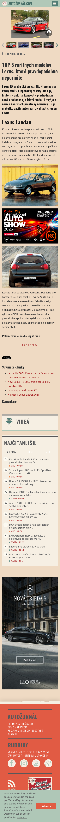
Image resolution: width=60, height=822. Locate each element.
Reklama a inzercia (19, 730)
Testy (30, 752)
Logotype (37, 730)
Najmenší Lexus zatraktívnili (24, 394)
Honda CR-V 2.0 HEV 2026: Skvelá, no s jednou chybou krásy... (30, 483)
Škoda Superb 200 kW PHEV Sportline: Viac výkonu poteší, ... (30, 472)
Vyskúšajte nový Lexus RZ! (22, 390)
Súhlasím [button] (46, 806)
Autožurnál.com (20, 3)
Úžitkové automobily (37, 755)
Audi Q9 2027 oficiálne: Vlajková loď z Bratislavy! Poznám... (29, 556)
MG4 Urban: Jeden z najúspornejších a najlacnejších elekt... (29, 526)
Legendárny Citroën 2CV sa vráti (27, 546)
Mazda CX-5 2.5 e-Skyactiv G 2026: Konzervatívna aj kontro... (28, 515)
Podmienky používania (20, 724)
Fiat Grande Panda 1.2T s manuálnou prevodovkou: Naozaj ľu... (29, 461)
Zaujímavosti (15, 755)
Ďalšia (34, 345)
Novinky (14, 498)
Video (13, 465)
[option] (30, 24)
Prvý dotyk (43, 752)
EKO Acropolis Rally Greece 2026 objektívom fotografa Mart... (27, 537)
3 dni (30, 452)
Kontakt (12, 734)
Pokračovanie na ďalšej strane (21, 336)
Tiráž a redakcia (17, 727)
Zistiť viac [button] (22, 817)
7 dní (48, 452)
